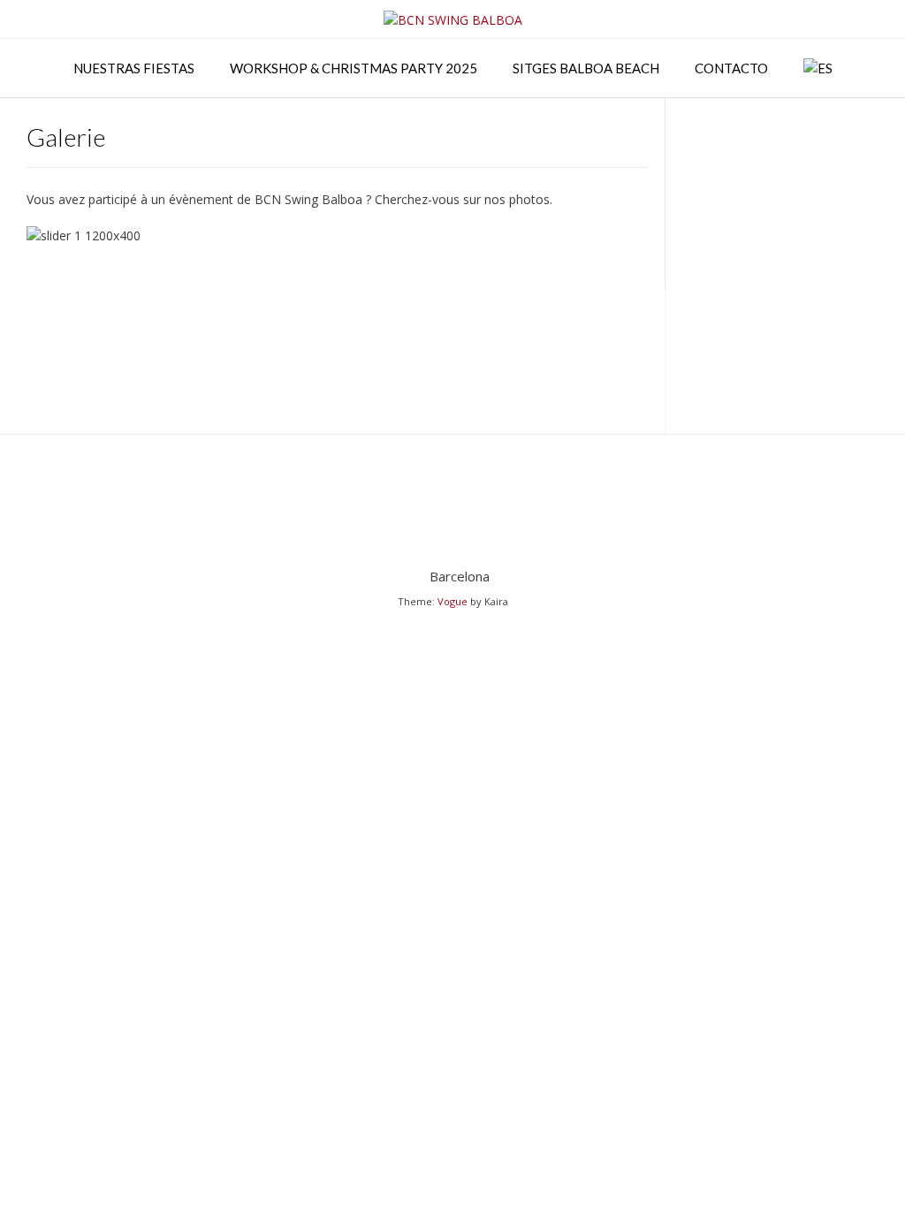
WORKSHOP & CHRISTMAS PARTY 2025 (353, 68)
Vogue (452, 601)
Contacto (731, 68)
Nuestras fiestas (133, 68)
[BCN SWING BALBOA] (453, 20)
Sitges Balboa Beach (586, 68)
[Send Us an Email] (453, 532)
